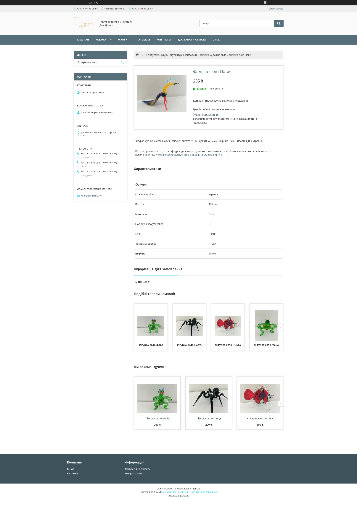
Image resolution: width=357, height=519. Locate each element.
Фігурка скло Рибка (228, 344)
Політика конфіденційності (204, 492)
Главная (83, 39)
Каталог (101, 39)
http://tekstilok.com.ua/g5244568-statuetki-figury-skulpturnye (186, 154)
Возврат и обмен (134, 473)
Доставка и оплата (192, 39)
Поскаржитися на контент (174, 492)
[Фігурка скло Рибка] (228, 322)
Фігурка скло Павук (189, 344)
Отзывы (144, 39)
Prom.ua (196, 488)
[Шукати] (279, 23)
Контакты (164, 39)
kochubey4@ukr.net (91, 195)
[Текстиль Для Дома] (84, 30)
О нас (217, 39)
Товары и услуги (87, 62)
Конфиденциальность (137, 469)
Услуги (122, 39)
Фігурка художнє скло (213, 54)
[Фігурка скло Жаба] (151, 322)
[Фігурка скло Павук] (189, 322)
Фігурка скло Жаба (151, 344)
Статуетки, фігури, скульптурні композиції (171, 54)
